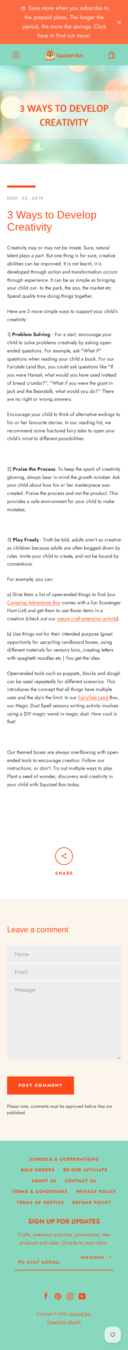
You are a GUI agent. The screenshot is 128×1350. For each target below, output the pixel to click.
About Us (44, 1181)
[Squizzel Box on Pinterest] (58, 1295)
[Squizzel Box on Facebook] (45, 1295)
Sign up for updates (64, 1221)
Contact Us (80, 1181)
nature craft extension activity (87, 618)
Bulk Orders (38, 1170)
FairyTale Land (94, 697)
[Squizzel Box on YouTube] (82, 1295)
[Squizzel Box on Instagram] (70, 1295)
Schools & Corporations (64, 1159)
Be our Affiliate (85, 1170)
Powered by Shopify (64, 1322)
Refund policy (92, 1202)
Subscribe (92, 1257)
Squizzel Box (80, 1314)
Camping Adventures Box (33, 602)
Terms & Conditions (40, 1191)
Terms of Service (40, 1202)
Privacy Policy (96, 1191)
